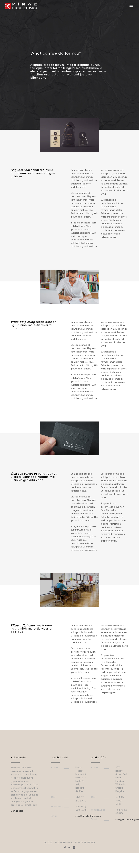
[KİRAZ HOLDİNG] (21, 6)
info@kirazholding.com (88, 816)
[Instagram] (74, 848)
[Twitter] (69, 848)
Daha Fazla (17, 811)
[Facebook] (65, 848)
